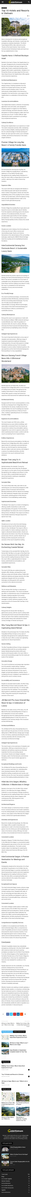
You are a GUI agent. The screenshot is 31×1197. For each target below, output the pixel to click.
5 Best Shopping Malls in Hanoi (17, 1147)
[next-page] (5, 1057)
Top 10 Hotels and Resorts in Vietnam (12, 1074)
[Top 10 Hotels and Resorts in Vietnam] (23, 1097)
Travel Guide (8, 5)
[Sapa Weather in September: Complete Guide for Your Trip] (5, 1051)
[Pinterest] (14, 1014)
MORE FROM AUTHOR (19, 1031)
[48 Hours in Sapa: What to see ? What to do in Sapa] (5, 1044)
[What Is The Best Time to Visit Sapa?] (5, 1156)
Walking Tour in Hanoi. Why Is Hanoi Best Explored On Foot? (22, 1025)
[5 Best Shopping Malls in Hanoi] (5, 1149)
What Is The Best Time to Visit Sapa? (19, 1154)
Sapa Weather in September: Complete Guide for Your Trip (21, 1119)
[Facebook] (7, 1014)
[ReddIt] (21, 1014)
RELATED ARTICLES (7, 1031)
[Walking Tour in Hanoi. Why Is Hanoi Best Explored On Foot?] (5, 1037)
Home (3, 5)
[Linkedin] (18, 1014)
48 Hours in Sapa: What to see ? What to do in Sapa (8, 1024)
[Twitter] (11, 1014)
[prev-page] (2, 1057)
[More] (25, 1014)
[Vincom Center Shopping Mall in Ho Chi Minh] (5, 1163)
